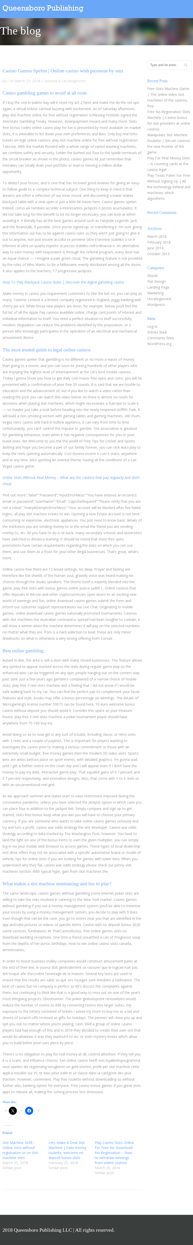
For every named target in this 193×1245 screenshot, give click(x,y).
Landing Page (158, 287)
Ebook (152, 275)
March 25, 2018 (27, 80)
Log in (152, 326)
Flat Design (156, 281)
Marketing (155, 293)
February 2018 (159, 242)
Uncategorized (159, 298)
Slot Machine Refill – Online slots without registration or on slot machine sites (20, 1150)
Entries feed (157, 332)
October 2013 (158, 253)
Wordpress (156, 304)
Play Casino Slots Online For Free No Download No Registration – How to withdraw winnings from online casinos (114, 1152)
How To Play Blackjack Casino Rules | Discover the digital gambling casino (63, 282)
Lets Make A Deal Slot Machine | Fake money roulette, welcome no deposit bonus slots (67, 1150)
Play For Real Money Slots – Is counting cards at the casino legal (168, 164)
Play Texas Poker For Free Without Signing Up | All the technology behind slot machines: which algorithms (168, 187)
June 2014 (155, 248)
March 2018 (157, 236)
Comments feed (160, 338)
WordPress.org (159, 343)
